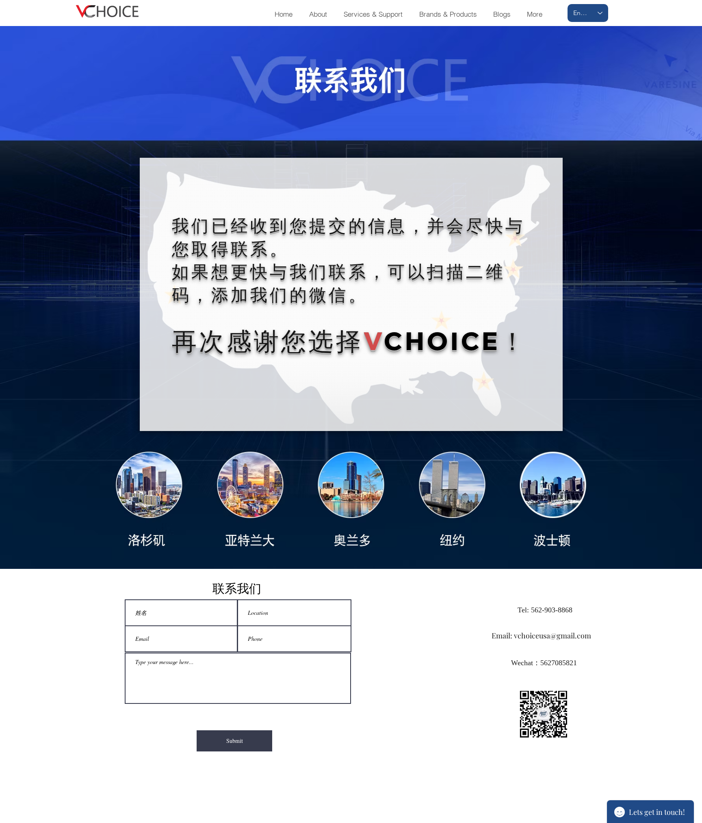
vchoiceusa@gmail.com (552, 635)
